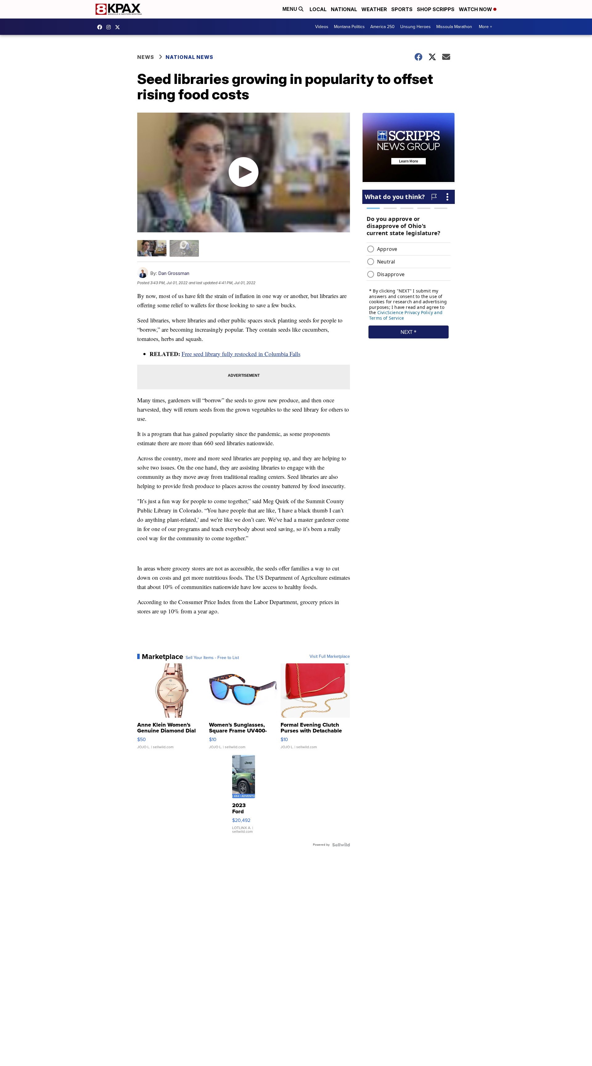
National (344, 9)
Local (318, 9)
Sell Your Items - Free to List (212, 658)
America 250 (382, 26)
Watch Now (476, 9)
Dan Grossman (173, 273)
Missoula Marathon (454, 26)
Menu (290, 9)
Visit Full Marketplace (330, 656)
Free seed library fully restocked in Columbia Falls (241, 354)
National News (189, 57)
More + (485, 26)
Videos (321, 26)
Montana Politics (349, 26)
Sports (402, 9)
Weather (374, 9)
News (145, 57)
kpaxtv (101, 27)
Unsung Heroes (415, 26)
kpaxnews (119, 27)
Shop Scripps (435, 9)
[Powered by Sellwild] (341, 845)
